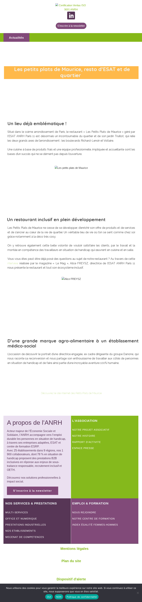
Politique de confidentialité (82, 596)
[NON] (137, 593)
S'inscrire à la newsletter (71, 25)
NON (59, 596)
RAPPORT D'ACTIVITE (86, 442)
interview (12, 263)
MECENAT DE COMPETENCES (24, 537)
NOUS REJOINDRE (84, 512)
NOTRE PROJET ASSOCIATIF (91, 430)
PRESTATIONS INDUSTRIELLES (25, 525)
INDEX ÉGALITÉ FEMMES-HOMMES (95, 525)
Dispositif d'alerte (71, 579)
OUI (49, 596)
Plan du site (71, 561)
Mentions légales (74, 549)
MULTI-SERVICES (16, 512)
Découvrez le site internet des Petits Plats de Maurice (71, 393)
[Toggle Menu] (134, 37)
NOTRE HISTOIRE (83, 436)
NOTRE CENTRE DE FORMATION (93, 518)
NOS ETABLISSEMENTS (20, 531)
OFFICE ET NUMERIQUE (21, 518)
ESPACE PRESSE (83, 448)
